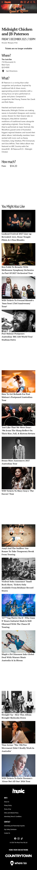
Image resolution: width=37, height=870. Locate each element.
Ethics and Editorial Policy (11, 813)
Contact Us (7, 833)
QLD (3, 67)
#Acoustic (4, 43)
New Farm (6, 65)
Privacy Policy (8, 805)
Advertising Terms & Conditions (12, 816)
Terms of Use (7, 809)
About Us (6, 801)
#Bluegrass (11, 43)
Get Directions (11, 71)
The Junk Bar (7, 59)
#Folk (15, 43)
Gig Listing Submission (10, 829)
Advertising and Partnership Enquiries (14, 825)
